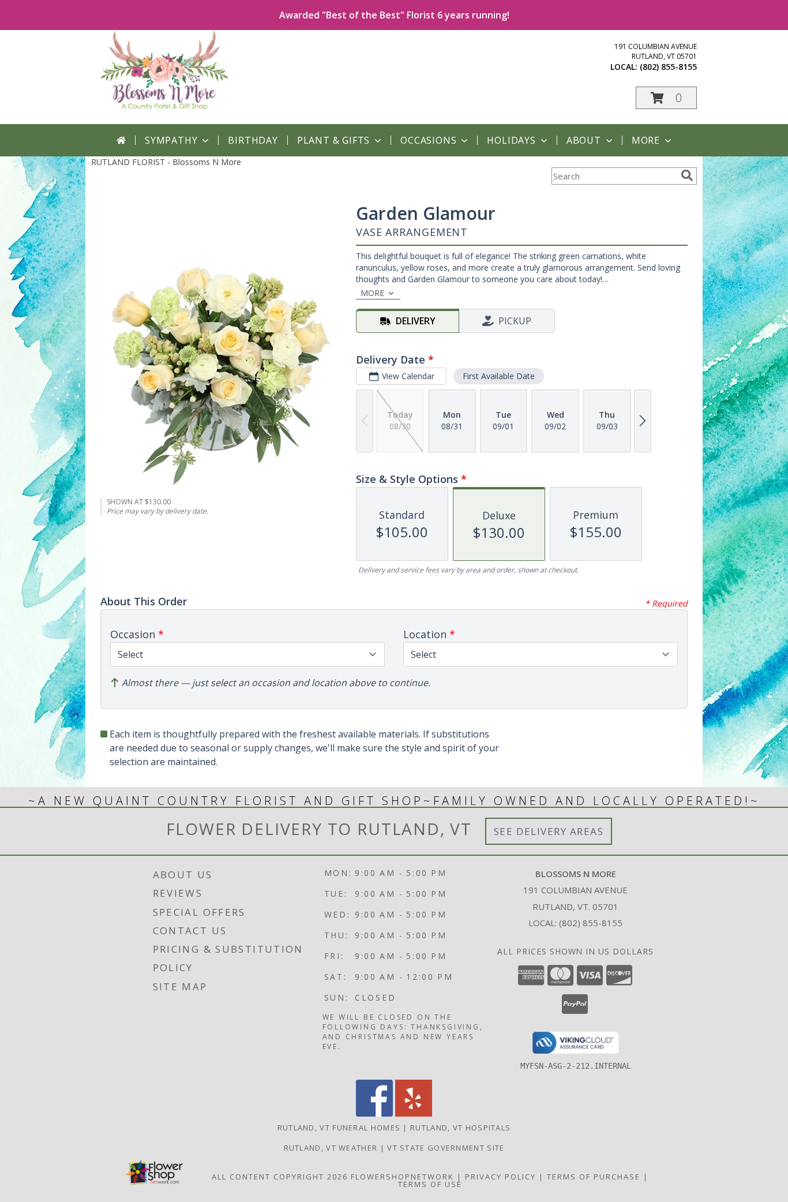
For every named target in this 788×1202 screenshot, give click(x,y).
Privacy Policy (500, 1176)
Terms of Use (430, 1184)
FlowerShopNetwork (402, 1176)
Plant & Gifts (333, 140)
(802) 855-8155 (668, 66)
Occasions (428, 140)
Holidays (511, 140)
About (583, 140)
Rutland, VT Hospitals (460, 1127)
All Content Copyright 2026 (280, 1176)
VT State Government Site (445, 1148)
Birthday (252, 140)
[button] (666, 98)
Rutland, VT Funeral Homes (339, 1127)
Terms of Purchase (593, 1176)
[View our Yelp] (413, 1113)
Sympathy (171, 140)
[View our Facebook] (374, 1113)
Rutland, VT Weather (331, 1148)
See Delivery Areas (549, 831)
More (646, 140)
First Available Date (499, 375)
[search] (687, 175)
